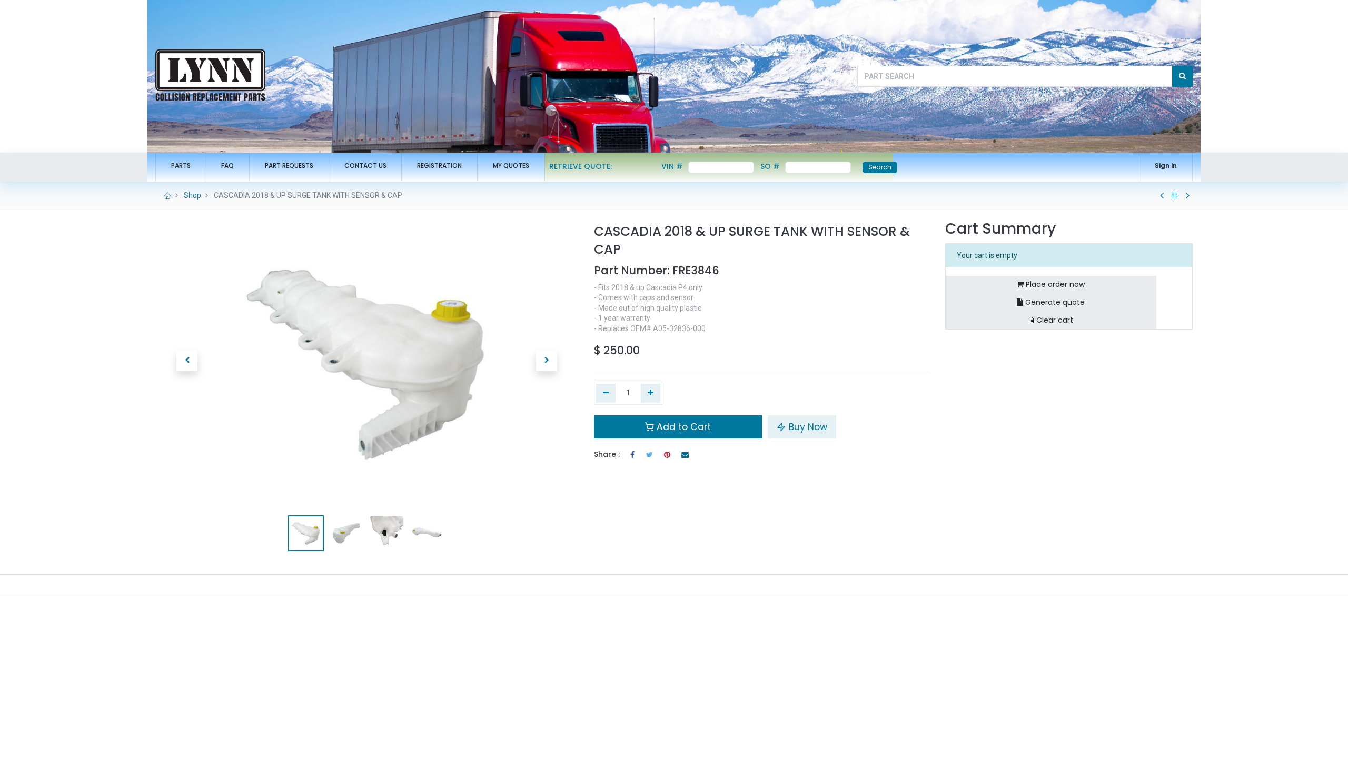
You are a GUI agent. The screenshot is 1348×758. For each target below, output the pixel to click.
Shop (192, 195)
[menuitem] (181, 166)
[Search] (1182, 76)
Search (879, 167)
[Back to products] (1174, 196)
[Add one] (650, 393)
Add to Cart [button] (682, 427)
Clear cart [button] (1053, 320)
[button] (187, 360)
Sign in (1166, 165)
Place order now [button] (1054, 284)
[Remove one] (606, 393)
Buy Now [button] (806, 427)
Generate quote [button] (1054, 302)
